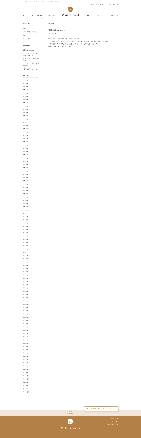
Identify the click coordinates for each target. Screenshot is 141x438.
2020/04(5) (26, 197)
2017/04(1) (26, 291)
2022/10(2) (26, 138)
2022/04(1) (26, 148)
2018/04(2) (26, 268)
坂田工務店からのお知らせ (30, 32)
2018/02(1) (26, 275)
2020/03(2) (26, 200)
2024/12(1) (26, 102)
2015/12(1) (26, 317)
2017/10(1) (26, 281)
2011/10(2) (26, 388)
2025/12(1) (26, 89)
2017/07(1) (26, 288)
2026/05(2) (26, 83)
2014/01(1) (26, 356)
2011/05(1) (26, 392)
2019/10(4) (26, 216)
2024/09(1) (26, 106)
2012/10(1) (26, 382)
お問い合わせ (114, 418)
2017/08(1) (26, 284)
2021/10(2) (26, 161)
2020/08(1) (26, 190)
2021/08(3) (26, 167)
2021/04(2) (26, 171)
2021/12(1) (26, 154)
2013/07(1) (26, 369)
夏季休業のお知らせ (57, 30)
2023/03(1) (26, 132)
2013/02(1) (26, 372)
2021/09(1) (26, 164)
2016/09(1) (26, 304)
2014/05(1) (26, 346)
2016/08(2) (26, 307)
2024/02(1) (26, 115)
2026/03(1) (26, 86)
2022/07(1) (26, 145)
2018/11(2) (26, 252)
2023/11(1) (26, 122)
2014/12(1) (26, 333)
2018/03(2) (26, 271)
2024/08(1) (26, 109)
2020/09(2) (26, 187)
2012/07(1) (26, 385)
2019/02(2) (26, 242)
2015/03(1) (26, 330)
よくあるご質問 (113, 421)
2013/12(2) (26, 359)
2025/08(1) (26, 96)
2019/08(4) (26, 223)
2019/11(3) (26, 213)
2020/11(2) (26, 184)
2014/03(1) (26, 349)
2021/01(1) (26, 177)
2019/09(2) (26, 219)
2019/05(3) (26, 232)
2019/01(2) (26, 245)
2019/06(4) (26, 229)
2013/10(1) (26, 362)
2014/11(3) (26, 336)
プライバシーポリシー (111, 424)
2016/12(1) (26, 301)
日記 (24, 35)
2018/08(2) (26, 262)
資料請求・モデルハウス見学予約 (101, 408)
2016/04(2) (26, 310)
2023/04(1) (26, 128)
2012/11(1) (26, 379)
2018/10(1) (26, 255)
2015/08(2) (26, 323)
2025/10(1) (26, 93)
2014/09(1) (26, 340)
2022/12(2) (26, 135)
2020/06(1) (26, 193)
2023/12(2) (26, 119)
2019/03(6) (26, 239)
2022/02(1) (26, 151)
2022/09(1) (26, 141)
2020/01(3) (26, 206)
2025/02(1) (26, 99)
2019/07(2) (26, 226)
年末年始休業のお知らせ (30, 69)
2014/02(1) (26, 353)
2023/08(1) (26, 125)
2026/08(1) (26, 80)
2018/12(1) (26, 249)
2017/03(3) (26, 294)
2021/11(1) (26, 158)
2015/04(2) (26, 327)
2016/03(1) (26, 314)
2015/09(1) (26, 320)
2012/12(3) (26, 375)
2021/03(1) (26, 174)
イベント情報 (26, 39)
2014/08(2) (26, 343)
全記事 (24, 28)
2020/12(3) (26, 180)
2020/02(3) (26, 203)
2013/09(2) (26, 366)
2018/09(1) (26, 258)
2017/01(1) (26, 297)
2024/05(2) (26, 112)
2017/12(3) (26, 278)
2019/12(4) (26, 210)
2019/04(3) (26, 236)
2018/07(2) (26, 265)
